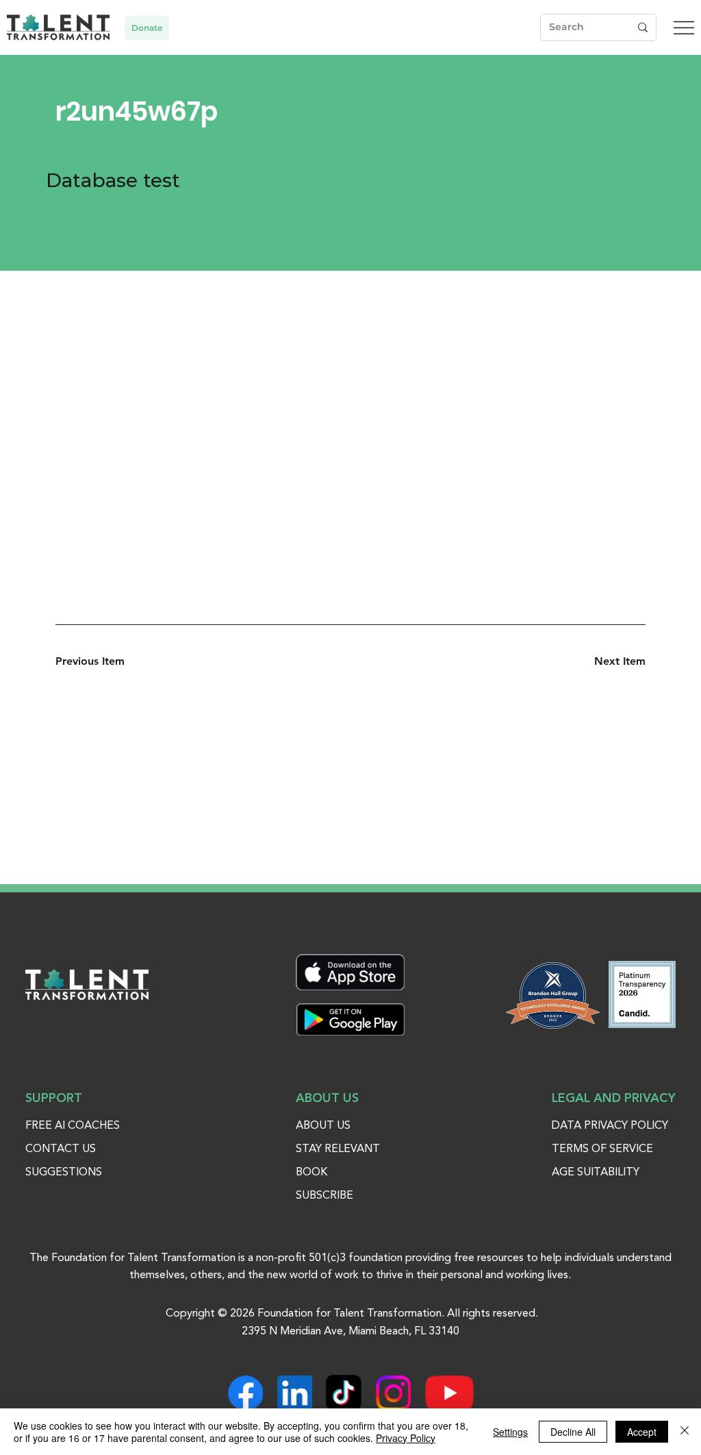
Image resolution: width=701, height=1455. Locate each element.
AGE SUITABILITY (595, 1172)
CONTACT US (60, 1149)
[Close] (684, 1431)
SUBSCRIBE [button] (324, 1195)
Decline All (573, 1432)
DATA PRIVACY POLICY (610, 1126)
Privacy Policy (405, 1438)
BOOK (311, 1172)
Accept (642, 1432)
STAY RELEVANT (338, 1149)
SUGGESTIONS (63, 1172)
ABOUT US (323, 1126)
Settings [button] (510, 1432)
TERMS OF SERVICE (602, 1149)
